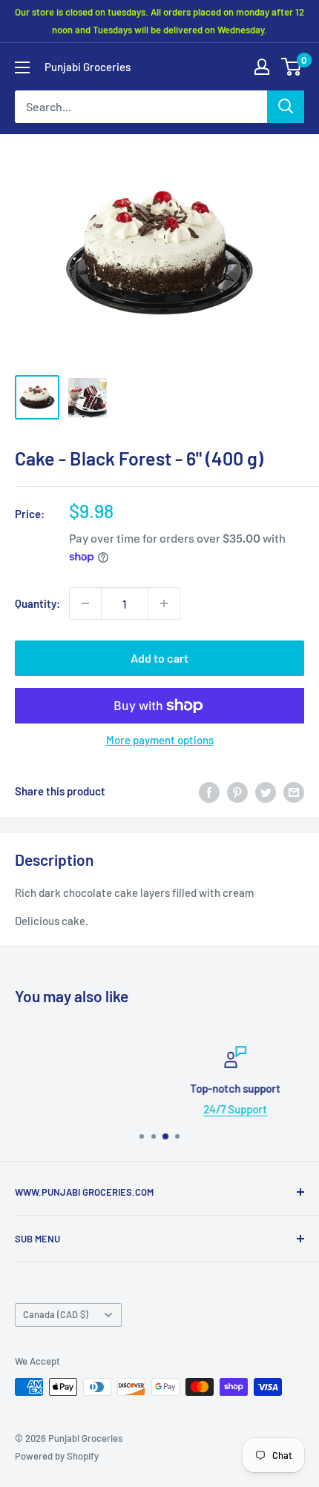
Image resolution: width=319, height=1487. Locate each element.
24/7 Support (176, 1109)
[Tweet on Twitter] (265, 791)
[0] (292, 67)
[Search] (285, 106)
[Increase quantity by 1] (164, 603)
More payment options (160, 739)
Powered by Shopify (57, 1456)
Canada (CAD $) (55, 1314)
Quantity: (37, 603)
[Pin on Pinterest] (237, 791)
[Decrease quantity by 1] (85, 603)
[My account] (261, 67)
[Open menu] (22, 67)
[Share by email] (293, 791)
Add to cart (159, 658)
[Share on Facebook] (209, 791)
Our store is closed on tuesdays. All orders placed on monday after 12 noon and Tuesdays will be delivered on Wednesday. (159, 21)
